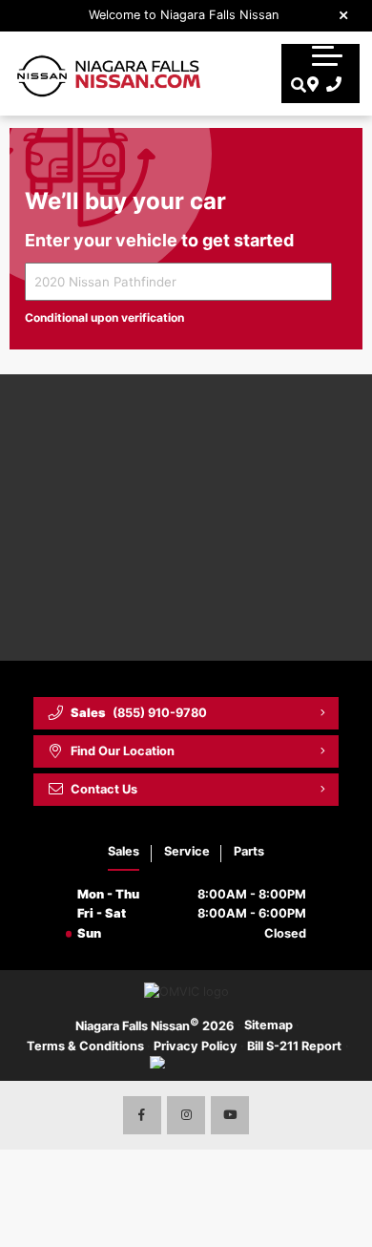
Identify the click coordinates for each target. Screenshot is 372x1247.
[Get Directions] (310, 85)
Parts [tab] (249, 851)
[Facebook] (142, 1115)
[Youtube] (230, 1115)
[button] (327, 55)
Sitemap (268, 1025)
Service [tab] (187, 851)
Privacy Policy (196, 1046)
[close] (344, 14)
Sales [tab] (123, 851)
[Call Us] (330, 85)
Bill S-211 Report (294, 1046)
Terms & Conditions (85, 1046)
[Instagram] (186, 1115)
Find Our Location (123, 751)
